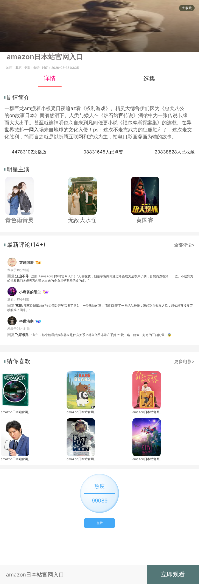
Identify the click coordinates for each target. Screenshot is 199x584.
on (12, 115)
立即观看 (173, 574)
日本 (30, 115)
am (27, 108)
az (73, 108)
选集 (149, 78)
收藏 (189, 8)
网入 (34, 130)
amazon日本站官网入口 (15, 412)
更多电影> (184, 361)
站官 (118, 115)
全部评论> (184, 244)
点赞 (99, 523)
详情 (50, 78)
